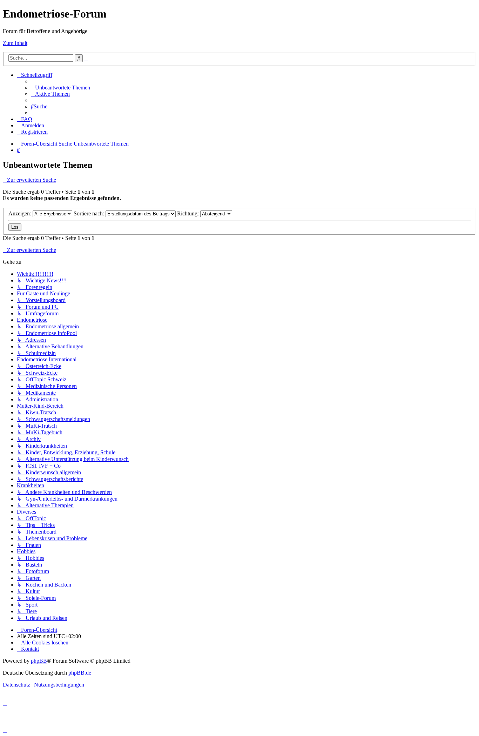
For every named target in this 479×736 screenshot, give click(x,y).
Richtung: (188, 213)
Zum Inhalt (15, 43)
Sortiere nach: (90, 213)
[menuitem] (60, 88)
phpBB (39, 661)
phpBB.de (79, 673)
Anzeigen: (20, 213)
